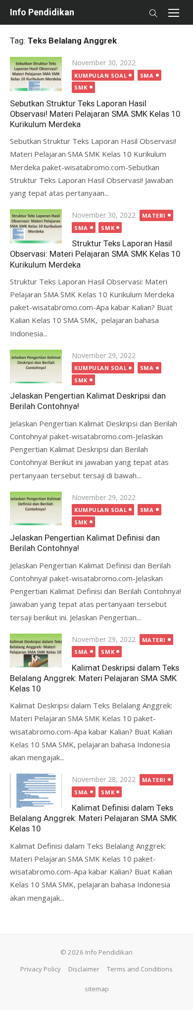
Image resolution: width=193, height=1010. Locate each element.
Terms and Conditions (140, 968)
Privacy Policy (40, 968)
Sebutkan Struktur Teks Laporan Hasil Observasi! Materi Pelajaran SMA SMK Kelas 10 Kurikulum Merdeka (95, 113)
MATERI (154, 215)
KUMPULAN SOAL (100, 75)
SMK (81, 87)
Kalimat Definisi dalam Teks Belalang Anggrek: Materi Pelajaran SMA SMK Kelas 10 (93, 818)
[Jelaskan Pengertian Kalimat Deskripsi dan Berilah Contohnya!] (36, 366)
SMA (147, 75)
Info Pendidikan (42, 12)
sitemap (97, 988)
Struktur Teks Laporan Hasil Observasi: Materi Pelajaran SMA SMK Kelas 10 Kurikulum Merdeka (95, 253)
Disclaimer (83, 968)
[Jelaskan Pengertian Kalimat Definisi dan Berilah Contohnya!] (36, 508)
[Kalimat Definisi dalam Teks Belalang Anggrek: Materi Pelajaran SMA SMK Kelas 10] (36, 790)
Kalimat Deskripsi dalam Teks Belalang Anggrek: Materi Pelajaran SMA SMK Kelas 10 (94, 678)
